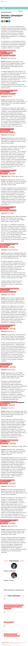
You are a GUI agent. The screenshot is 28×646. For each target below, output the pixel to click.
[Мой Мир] (6, 21)
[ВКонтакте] (1, 21)
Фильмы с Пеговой (9, 580)
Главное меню (4, 11)
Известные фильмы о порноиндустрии (14, 590)
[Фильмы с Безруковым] (14, 566)
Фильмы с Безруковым (10, 571)
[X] (9, 21)
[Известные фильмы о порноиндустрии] (14, 585)
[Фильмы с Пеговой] (14, 575)
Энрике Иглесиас (8, 622)
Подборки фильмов (13, 11)
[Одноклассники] (4, 21)
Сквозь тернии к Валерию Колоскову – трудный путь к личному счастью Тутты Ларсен (14, 607)
